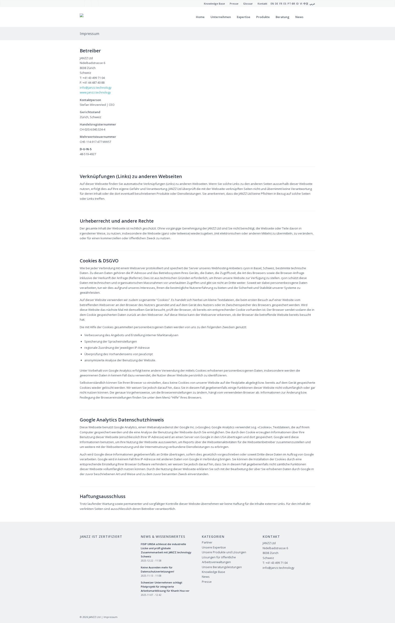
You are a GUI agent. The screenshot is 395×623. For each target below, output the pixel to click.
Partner (207, 542)
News (206, 577)
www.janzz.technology (95, 92)
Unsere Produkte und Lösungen (224, 552)
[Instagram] (94, 3)
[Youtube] (88, 3)
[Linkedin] (101, 3)
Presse (207, 582)
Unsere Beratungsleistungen (222, 567)
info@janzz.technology (96, 87)
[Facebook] (81, 3)
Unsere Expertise (214, 547)
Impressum (89, 33)
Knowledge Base (213, 572)
